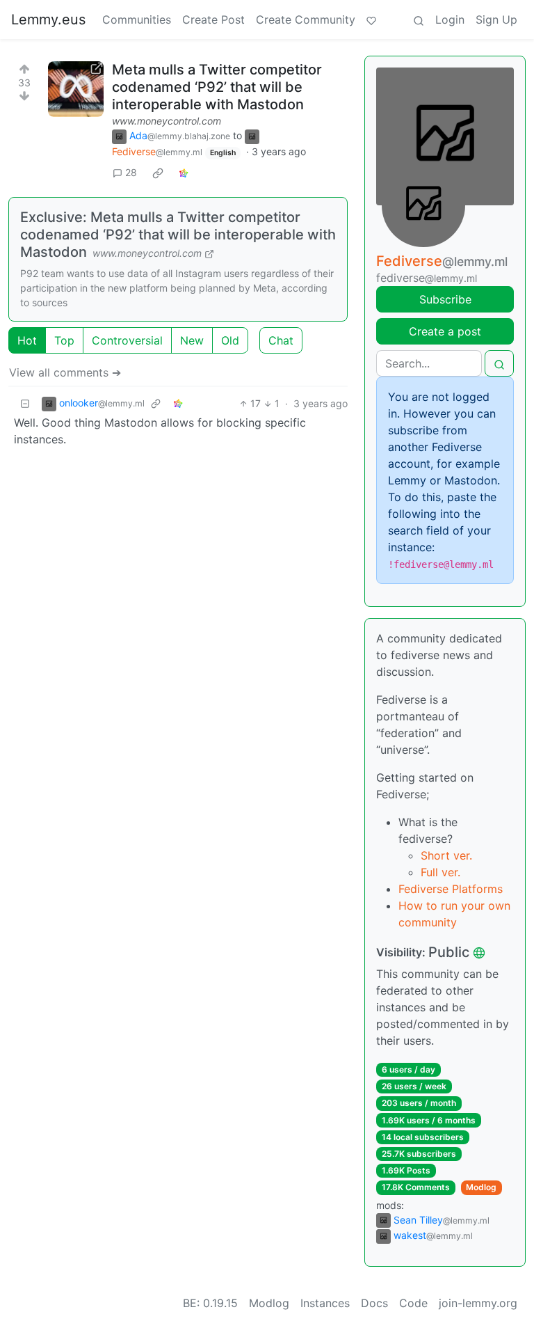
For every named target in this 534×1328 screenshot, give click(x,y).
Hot (27, 340)
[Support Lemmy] (371, 19)
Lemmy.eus (48, 19)
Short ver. (446, 855)
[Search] (418, 19)
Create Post (213, 19)
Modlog (481, 1187)
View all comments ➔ (65, 372)
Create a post (445, 331)
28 (131, 172)
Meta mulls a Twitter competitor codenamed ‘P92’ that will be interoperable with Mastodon (217, 87)
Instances (325, 1303)
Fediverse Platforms (450, 889)
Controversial (127, 340)
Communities (136, 19)
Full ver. (440, 872)
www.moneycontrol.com (166, 121)
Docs (374, 1303)
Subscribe (445, 299)
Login (449, 19)
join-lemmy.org (478, 1303)
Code (413, 1303)
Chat (280, 340)
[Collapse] (25, 403)
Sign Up (496, 19)
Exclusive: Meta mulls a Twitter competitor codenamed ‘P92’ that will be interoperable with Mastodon (178, 234)
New (192, 340)
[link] (157, 172)
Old (230, 340)
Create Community (305, 19)
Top (64, 340)
